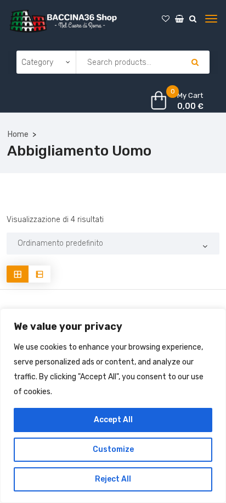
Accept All (113, 419)
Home (18, 134)
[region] (113, 405)
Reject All (113, 479)
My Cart (190, 95)
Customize (113, 449)
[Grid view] (18, 274)
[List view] (39, 274)
